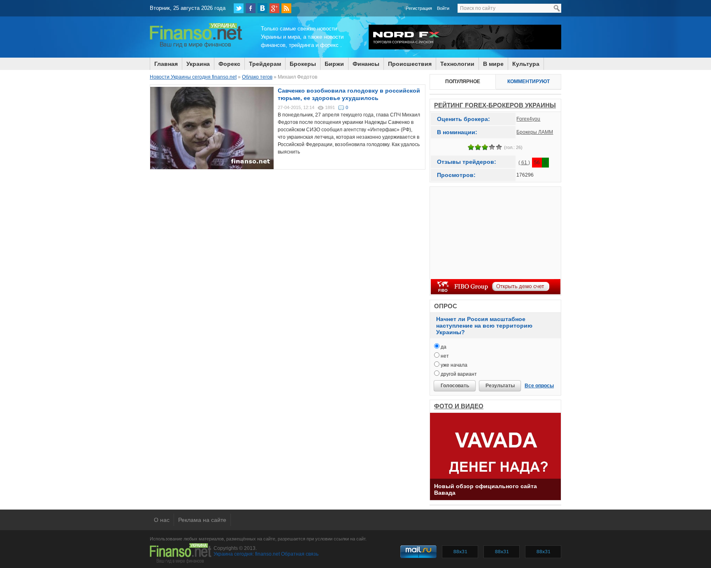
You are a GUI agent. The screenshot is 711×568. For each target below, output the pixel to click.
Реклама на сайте (202, 520)
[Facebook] (251, 8)
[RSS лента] (286, 8)
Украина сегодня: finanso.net (247, 554)
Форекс (229, 64)
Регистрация (419, 8)
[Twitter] (239, 8)
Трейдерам (265, 64)
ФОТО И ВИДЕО (458, 406)
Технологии (457, 64)
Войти (443, 8)
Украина (198, 64)
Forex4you (528, 119)
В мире (493, 64)
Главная (166, 64)
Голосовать (455, 386)
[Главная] (196, 46)
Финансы (366, 64)
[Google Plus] (274, 8)
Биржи (334, 64)
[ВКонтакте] (262, 8)
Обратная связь (299, 554)
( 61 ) (524, 162)
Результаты (500, 386)
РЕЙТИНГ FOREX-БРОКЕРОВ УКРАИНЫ (495, 105)
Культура (525, 64)
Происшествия (410, 64)
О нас (162, 520)
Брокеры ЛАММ (534, 132)
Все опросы (539, 386)
